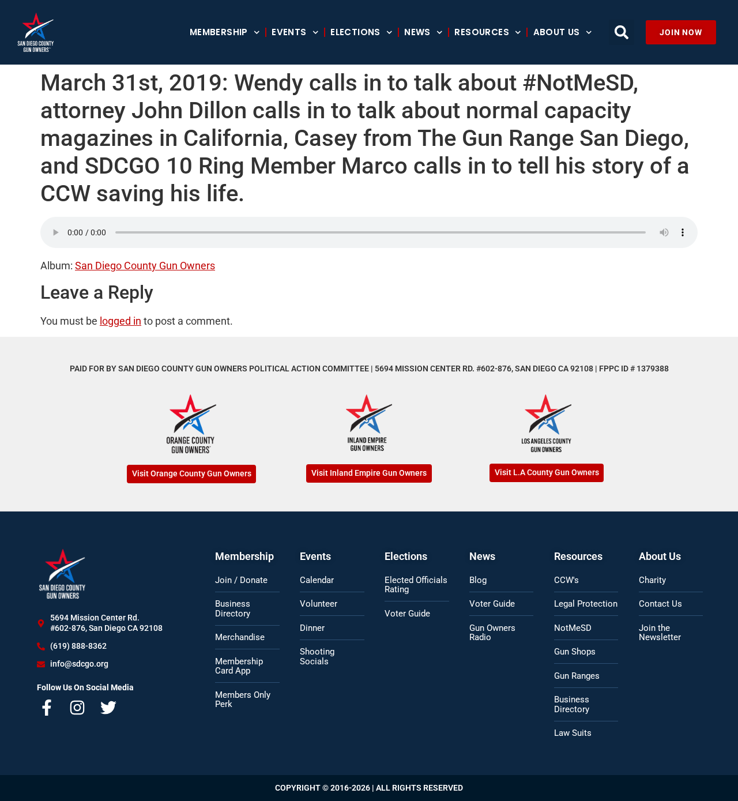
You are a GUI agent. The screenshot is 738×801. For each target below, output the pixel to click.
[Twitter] (108, 707)
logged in (120, 321)
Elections (355, 32)
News (417, 32)
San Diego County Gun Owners (145, 266)
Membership (219, 32)
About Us (556, 32)
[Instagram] (78, 707)
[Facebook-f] (47, 707)
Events (289, 32)
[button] (621, 32)
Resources (481, 32)
